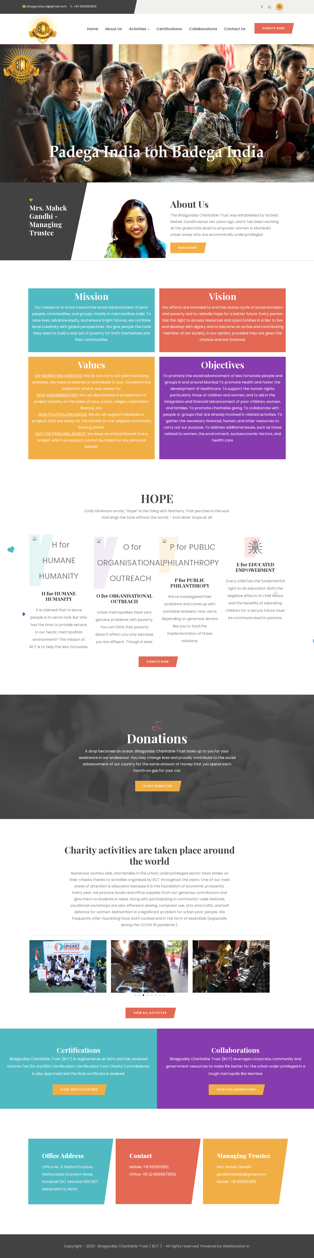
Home (92, 29)
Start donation (157, 786)
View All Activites (150, 1013)
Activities (137, 29)
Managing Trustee (243, 1156)
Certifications (169, 29)
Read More (187, 248)
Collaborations (203, 29)
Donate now (158, 662)
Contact (140, 1156)
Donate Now (274, 28)
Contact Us (234, 29)
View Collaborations (236, 1089)
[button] (34, 966)
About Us (113, 29)
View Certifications (79, 1089)
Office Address (63, 1156)
